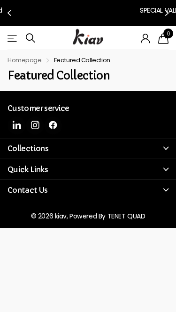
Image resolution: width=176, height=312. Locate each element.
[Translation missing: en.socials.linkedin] (17, 121)
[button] (10, 11)
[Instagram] (35, 121)
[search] (30, 34)
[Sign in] (146, 34)
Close (88, 144)
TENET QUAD (126, 212)
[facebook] (53, 121)
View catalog (13, 34)
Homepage (25, 56)
